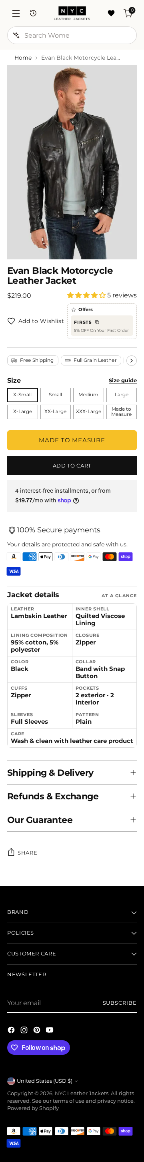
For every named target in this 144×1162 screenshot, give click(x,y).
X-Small (22, 394)
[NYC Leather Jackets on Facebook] (12, 1031)
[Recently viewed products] (33, 13)
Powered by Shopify (33, 1108)
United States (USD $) (44, 1081)
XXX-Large (88, 411)
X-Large (22, 411)
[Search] (16, 35)
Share (27, 852)
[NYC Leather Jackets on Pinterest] (37, 1031)
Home (23, 57)
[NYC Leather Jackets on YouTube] (50, 1031)
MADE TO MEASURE (72, 440)
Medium (88, 394)
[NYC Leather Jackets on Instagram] (25, 1031)
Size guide (123, 380)
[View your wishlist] (111, 13)
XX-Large (55, 411)
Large (121, 394)
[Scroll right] (131, 360)
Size (14, 380)
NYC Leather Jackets (81, 1093)
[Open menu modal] (16, 13)
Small (55, 394)
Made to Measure (121, 411)
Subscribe (120, 1003)
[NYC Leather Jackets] (72, 13)
